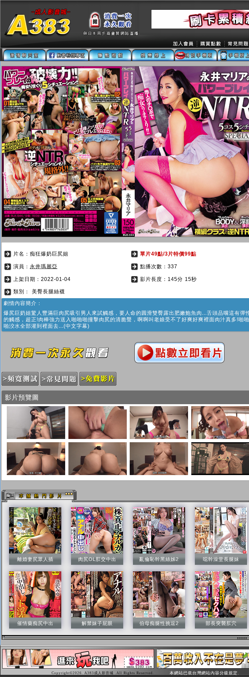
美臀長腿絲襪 (48, 291)
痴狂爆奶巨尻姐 (49, 254)
